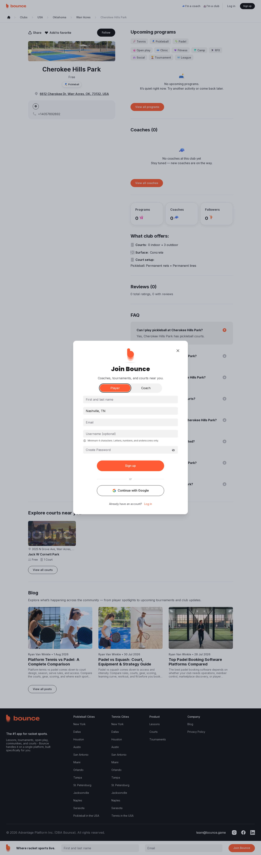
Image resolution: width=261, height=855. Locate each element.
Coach (146, 388)
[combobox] (130, 411)
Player (115, 388)
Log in (148, 503)
